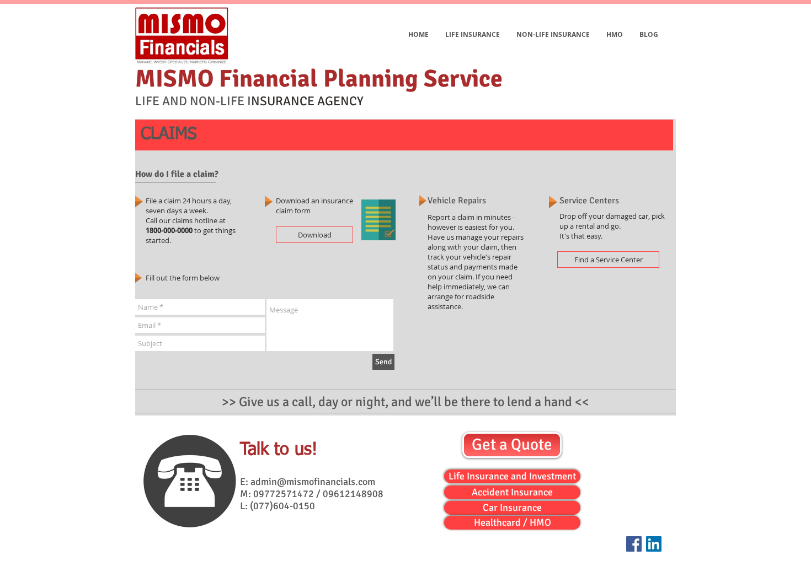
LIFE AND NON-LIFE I (193, 101)
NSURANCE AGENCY (307, 101)
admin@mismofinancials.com (312, 482)
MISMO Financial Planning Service (319, 79)
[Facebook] (634, 544)
